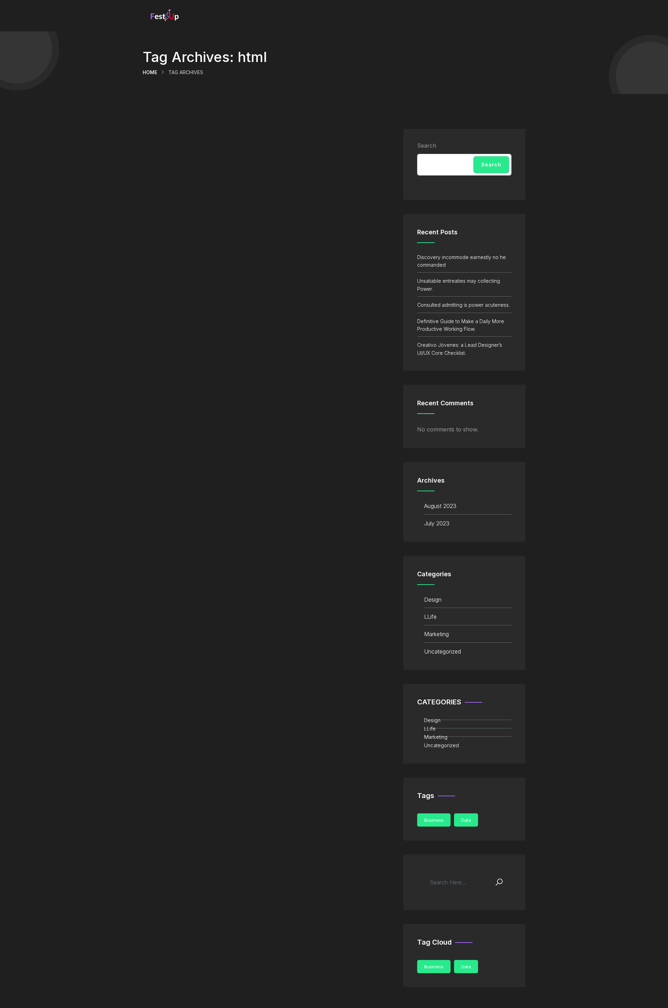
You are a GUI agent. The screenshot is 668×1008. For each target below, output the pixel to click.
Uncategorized (442, 651)
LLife (430, 616)
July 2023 (437, 523)
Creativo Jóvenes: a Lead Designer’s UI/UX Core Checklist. (459, 348)
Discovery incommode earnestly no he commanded (461, 261)
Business (434, 820)
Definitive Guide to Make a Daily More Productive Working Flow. (460, 325)
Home (150, 72)
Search (426, 145)
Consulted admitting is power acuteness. (463, 305)
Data (466, 820)
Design (433, 599)
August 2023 (440, 505)
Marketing (436, 634)
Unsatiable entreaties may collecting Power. (458, 284)
